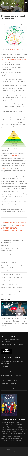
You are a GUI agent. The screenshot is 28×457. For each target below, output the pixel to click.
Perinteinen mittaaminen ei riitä (9, 259)
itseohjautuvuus (6, 230)
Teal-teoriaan (21, 51)
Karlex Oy (14, 344)
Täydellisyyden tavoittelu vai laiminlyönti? (11, 277)
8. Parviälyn (3, 168)
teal (13, 230)
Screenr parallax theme (11, 454)
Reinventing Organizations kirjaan (8, 52)
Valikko (25, 3)
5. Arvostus (6, 161)
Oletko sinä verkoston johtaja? (8, 422)
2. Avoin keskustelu (12, 122)
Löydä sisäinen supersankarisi (8, 262)
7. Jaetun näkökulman (20, 166)
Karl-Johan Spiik (19, 24)
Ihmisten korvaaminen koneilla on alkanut (11, 287)
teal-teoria (18, 230)
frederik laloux (20, 225)
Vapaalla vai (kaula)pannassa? (8, 281)
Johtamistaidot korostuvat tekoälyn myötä (11, 291)
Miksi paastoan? (5, 245)
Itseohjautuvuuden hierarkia (10, 222)
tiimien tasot (10, 116)
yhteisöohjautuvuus (7, 224)
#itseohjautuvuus (12, 220)
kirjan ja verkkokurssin (14, 321)
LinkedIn (9, 344)
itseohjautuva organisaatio (9, 227)
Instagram (20, 344)
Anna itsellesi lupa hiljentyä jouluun (10, 271)
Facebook (3, 344)
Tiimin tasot (23, 222)
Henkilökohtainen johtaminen (8, 294)
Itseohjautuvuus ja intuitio (15, 49)
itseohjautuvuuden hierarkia (10, 228)
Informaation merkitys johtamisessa (10, 284)
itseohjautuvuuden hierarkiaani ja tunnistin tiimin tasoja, (13, 59)
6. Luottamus (13, 161)
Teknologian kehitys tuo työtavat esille (10, 274)
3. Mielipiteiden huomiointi (13, 155)
